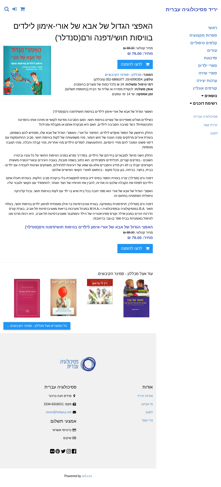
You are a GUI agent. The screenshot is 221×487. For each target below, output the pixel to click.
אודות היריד (145, 396)
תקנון (214, 133)
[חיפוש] (6, 9)
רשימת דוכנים (204, 103)
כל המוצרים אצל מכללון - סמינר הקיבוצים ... (37, 325)
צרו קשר (147, 420)
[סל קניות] (22, 9)
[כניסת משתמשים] (14, 9)
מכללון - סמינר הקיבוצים (123, 74)
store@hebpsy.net (58, 412)
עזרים (212, 50)
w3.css (87, 476)
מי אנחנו (147, 404)
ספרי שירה (208, 73)
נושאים (210, 96)
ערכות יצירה (207, 81)
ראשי (212, 28)
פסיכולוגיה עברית (206, 116)
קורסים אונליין (205, 88)
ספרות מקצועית (203, 35)
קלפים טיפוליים (203, 43)
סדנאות (210, 58)
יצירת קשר (210, 125)
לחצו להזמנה (131, 64)
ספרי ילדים (207, 65)
